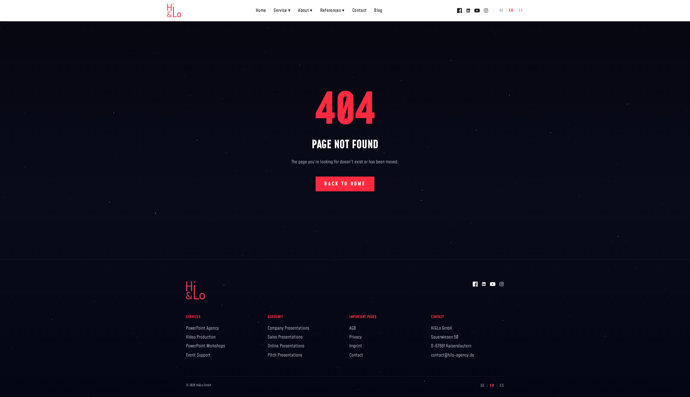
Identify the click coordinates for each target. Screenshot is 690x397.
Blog (378, 10)
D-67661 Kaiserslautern (451, 346)
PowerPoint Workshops (205, 346)
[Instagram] (486, 10)
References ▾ (332, 10)
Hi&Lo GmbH (441, 328)
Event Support (198, 355)
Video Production (201, 337)
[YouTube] (477, 10)
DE (501, 10)
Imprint (355, 346)
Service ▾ (282, 10)
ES (521, 10)
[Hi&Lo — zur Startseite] (174, 10)
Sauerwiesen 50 (444, 337)
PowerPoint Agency (202, 328)
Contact (359, 10)
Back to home (344, 184)
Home (261, 10)
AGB (352, 328)
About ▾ (305, 10)
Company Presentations (288, 328)
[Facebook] (459, 10)
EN (511, 10)
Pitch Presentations (285, 355)
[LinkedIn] (468, 10)
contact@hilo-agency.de (452, 355)
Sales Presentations (285, 337)
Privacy (355, 337)
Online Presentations (286, 346)
